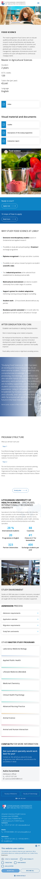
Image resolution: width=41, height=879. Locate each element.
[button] (19, 425)
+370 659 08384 (9, 832)
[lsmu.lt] (20, 3)
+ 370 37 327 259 (9, 839)
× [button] (39, 845)
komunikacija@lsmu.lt (24, 832)
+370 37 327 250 (11, 776)
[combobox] (36, 846)
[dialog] (20, 861)
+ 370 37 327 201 (9, 825)
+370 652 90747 (23, 839)
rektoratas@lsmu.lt (24, 825)
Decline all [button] (30, 870)
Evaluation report (13, 141)
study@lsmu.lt (8, 841)
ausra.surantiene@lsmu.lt (13, 779)
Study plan (17, 490)
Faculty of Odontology (30, 794)
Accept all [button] (10, 870)
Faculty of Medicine (11, 794)
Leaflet (10, 125)
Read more (6, 219)
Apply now (6, 206)
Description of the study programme (20, 133)
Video (9, 104)
